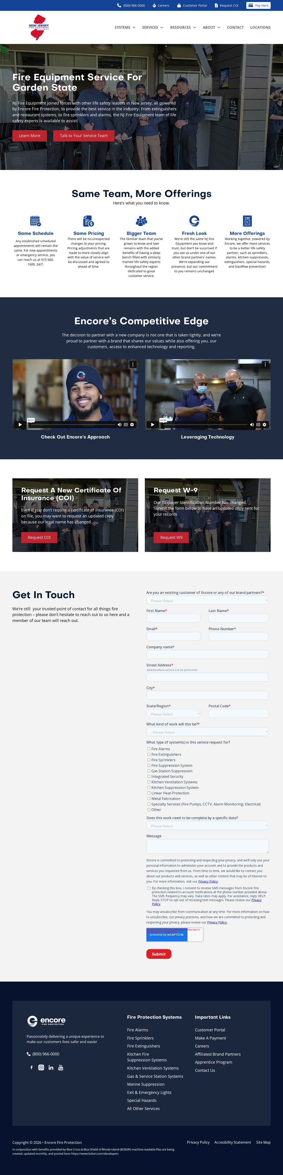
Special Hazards (142, 1100)
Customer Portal (210, 1029)
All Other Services (143, 1108)
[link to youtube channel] (60, 1068)
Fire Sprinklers (140, 1038)
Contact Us (205, 1070)
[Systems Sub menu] (134, 27)
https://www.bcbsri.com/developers (95, 1154)
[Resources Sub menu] (194, 27)
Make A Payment (210, 1038)
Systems (122, 27)
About (209, 27)
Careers (202, 1046)
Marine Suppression (145, 1084)
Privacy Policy (198, 1142)
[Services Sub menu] (162, 27)
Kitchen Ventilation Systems (153, 1068)
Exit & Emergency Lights (149, 1092)
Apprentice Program (213, 1062)
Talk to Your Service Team (84, 135)
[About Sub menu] (219, 27)
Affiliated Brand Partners (218, 1054)
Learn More (29, 135)
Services (150, 27)
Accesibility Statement (232, 1142)
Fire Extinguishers (143, 1046)
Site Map (263, 1142)
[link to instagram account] (41, 1068)
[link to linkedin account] (51, 1068)
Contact (235, 27)
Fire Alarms (137, 1029)
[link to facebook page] (31, 1068)
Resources (180, 27)
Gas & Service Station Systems (155, 1076)
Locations (260, 27)
